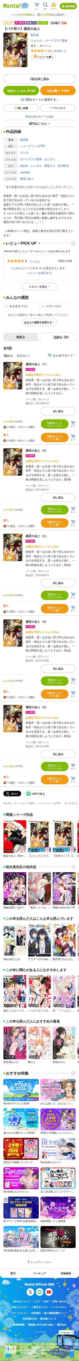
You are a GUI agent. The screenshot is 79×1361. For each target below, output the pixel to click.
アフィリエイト (20, 1312)
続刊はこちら (38, 123)
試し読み (58, 411)
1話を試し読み (39, 79)
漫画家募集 (19, 1324)
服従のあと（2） (37, 450)
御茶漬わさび (11, 1062)
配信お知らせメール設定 (40, 116)
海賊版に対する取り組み (41, 1324)
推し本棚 (23, 108)
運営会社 (61, 1324)
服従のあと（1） (37, 364)
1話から (8, 356)
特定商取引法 (30, 1318)
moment (25, 172)
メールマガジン (59, 1307)
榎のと (32, 1062)
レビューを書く (45, 56)
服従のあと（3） (37, 536)
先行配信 (63, 166)
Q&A (46, 1301)
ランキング (39, 1273)
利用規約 (36, 1312)
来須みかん (59, 1062)
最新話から (23, 356)
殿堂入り (49, 166)
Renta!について (21, 1301)
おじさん (49, 159)
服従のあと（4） (37, 621)
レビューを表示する (39, 273)
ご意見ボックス (39, 1307)
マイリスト (59, 108)
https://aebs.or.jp (27, 1356)
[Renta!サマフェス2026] (24, 5)
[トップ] (11, 5)
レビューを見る (38, 286)
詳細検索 (66, 1273)
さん (34, 261)
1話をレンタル (21, 90)
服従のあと (27, 178)
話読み (24, 166)
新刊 (13, 1273)
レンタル (36, 166)
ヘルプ (36, 1301)
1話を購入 (58, 90)
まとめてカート (63, 355)
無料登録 (70, 6)
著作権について (48, 1318)
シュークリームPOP (32, 146)
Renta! (7, 803)
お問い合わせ (59, 1301)
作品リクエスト (20, 1307)
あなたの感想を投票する (38, 322)
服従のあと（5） (37, 707)
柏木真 (35, 35)
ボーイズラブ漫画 (56, 40)
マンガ (24, 152)
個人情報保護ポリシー (55, 1312)
